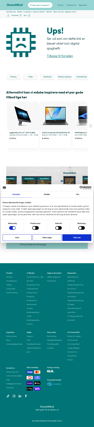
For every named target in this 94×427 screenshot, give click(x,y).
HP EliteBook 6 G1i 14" (84, 132)
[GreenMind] (14, 5)
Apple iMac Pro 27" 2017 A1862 (22, 132)
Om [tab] (77, 194)
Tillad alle (77, 238)
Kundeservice (71, 5)
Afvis (17, 238)
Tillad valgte (47, 238)
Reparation (83, 5)
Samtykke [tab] (16, 194)
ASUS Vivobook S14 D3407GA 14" (56, 132)
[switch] (35, 228)
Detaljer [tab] (47, 194)
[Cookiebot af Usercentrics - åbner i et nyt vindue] (81, 187)
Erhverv (61, 5)
